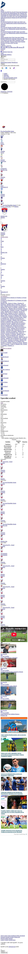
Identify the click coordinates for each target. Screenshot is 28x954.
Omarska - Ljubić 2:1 (10, 344)
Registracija (15, 62)
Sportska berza (8, 37)
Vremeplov (18, 40)
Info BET (7, 41)
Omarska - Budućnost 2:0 (19, 314)
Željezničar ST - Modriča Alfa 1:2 (9, 309)
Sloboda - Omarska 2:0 (19, 307)
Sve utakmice (4, 296)
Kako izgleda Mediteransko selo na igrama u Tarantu (13, 735)
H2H (2, 403)
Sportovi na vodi (7, 40)
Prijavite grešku (4, 938)
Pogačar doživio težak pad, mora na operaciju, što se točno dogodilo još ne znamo (12, 812)
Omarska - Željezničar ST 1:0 (9, 341)
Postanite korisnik (5, 937)
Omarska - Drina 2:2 (21, 304)
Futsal (17, 15)
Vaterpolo (14, 38)
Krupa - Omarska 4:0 (21, 310)
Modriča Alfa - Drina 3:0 (13, 327)
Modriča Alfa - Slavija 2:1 (7, 303)
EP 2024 (20, 17)
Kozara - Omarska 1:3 (6, 334)
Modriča (16, 206)
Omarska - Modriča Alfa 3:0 (20, 337)
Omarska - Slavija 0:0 (6, 335)
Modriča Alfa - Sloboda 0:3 (9, 318)
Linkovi (3, 940)
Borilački (3, 38)
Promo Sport (17, 41)
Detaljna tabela (4, 237)
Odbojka (20, 47)
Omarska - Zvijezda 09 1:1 (19, 306)
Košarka (14, 47)
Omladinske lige (5, 15)
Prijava (4, 56)
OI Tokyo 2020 (9, 43)
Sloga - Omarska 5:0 (19, 303)
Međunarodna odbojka (14, 33)
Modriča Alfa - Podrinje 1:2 (9, 310)
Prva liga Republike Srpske (10, 77)
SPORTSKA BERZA (6, 54)
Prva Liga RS (4, 27)
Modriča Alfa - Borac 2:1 (7, 307)
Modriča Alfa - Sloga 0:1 (18, 335)
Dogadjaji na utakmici (6, 348)
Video (13, 40)
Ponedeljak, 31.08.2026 (6, 91)
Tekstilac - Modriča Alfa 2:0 (14, 320)
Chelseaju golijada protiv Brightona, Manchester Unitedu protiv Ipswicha (12, 793)
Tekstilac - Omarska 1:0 (7, 331)
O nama (5, 935)
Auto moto (17, 37)
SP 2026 (3, 19)
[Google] (2, 68)
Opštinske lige (23, 13)
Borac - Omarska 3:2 (9, 340)
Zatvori (2, 950)
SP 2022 (24, 17)
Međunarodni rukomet (14, 29)
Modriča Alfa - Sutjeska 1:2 (7, 313)
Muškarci (6, 75)
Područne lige (6, 13)
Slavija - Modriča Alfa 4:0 (13, 324)
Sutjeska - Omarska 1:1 (8, 345)
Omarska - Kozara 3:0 (19, 311)
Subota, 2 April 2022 (6, 206)
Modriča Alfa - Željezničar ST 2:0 (15, 330)
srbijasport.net (12, 946)
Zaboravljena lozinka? (6, 62)
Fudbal (4, 47)
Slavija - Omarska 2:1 (19, 313)
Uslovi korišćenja (12, 935)
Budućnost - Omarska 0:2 (7, 337)
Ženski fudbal (12, 15)
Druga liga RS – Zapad (8, 545)
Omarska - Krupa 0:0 (6, 333)
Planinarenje (8, 38)
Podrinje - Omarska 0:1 (13, 342)
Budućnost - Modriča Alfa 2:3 (8, 304)
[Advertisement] (14, 109)
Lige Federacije (23, 15)
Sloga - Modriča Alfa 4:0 (7, 314)
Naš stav (12, 41)
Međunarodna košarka (11, 23)
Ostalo (15, 22)
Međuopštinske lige (14, 13)
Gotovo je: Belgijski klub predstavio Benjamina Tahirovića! (11, 774)
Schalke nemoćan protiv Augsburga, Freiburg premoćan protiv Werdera (11, 831)
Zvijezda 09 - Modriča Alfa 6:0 (10, 317)
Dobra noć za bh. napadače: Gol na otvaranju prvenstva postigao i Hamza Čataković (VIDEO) (12, 755)
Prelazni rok (15, 17)
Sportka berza (12, 940)
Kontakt (12, 937)
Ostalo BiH (3, 16)
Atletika (22, 37)
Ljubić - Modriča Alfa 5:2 (7, 311)
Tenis (13, 37)
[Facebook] (6, 68)
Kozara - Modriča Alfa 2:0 (14, 323)
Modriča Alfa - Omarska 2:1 (8, 316)
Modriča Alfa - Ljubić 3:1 (17, 333)
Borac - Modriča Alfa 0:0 (13, 328)
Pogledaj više (4, 715)
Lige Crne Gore (16, 16)
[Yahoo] (14, 68)
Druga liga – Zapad (7, 461)
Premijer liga (10, 22)
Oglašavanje (17, 937)
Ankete (6, 940)
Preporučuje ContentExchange (19, 834)
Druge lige (18, 12)
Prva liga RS (13, 12)
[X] (10, 68)
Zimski (2, 37)
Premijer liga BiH (5, 12)
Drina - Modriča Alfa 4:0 (7, 306)
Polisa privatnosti (20, 935)
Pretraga (11, 938)
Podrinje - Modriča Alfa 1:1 (19, 331)
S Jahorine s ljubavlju (6, 46)
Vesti (2, 9)
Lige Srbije (9, 16)
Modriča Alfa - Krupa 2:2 (13, 321)
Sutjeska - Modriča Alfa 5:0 (18, 334)
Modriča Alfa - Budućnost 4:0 (13, 325)
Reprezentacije (7, 17)
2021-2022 (6, 76)
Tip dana (15, 43)
